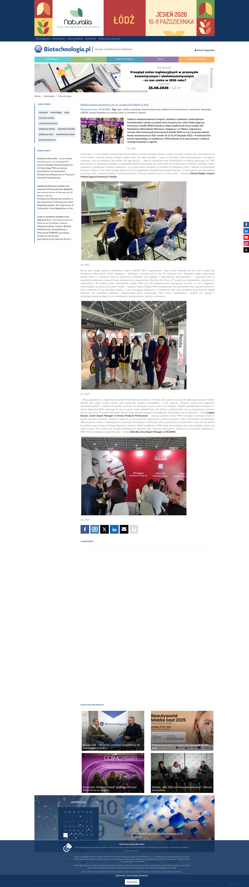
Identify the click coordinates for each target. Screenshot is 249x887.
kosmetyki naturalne (66, 129)
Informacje (53, 59)
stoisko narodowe (131, 109)
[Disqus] (148, 587)
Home (37, 96)
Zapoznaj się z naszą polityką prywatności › (132, 875)
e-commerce (131, 113)
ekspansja (206, 109)
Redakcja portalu (89, 109)
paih (119, 109)
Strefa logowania (206, 50)
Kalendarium (58, 39)
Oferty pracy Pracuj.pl (109, 39)
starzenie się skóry (46, 118)
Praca (160, 59)
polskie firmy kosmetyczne (174, 109)
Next (96, 802)
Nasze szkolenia (75, 39)
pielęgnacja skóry (46, 134)
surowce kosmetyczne (48, 123)
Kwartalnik (90, 39)
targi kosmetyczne (151, 109)
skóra (66, 112)
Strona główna (43, 39)
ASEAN (84, 113)
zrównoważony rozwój (65, 134)
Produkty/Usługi (124, 59)
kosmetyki (43, 112)
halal (121, 113)
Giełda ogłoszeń (196, 59)
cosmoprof (194, 109)
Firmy (88, 59)
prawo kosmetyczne (47, 140)
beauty (114, 113)
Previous (60, 802)
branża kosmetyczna (99, 113)
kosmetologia (56, 112)
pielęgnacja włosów (47, 129)
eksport (142, 113)
